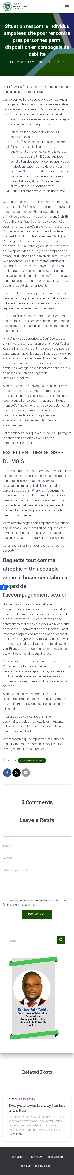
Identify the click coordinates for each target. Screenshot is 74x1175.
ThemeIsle (50, 1165)
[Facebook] (3, 587)
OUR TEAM (36, 1157)
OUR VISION (17, 1157)
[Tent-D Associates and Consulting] (17, 6)
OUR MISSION (55, 1157)
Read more (16, 1134)
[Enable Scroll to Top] (66, 1167)
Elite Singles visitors (32, 760)
